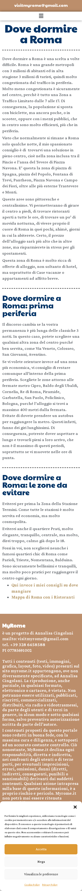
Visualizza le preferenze (41, 874)
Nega (41, 861)
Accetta (41, 849)
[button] (75, 807)
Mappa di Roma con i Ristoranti (43, 597)
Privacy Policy (50, 884)
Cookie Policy (32, 884)
